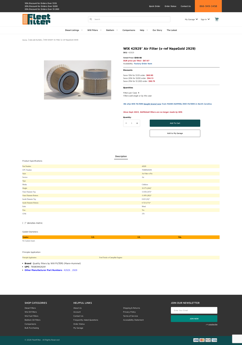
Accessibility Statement (133, 320)
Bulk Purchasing (32, 328)
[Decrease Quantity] (126, 123)
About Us (77, 308)
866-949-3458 (208, 6)
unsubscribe (212, 324)
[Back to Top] (233, 327)
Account (77, 312)
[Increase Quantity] (137, 123)
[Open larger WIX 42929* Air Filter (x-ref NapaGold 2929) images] (77, 80)
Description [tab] (121, 156)
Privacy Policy (129, 312)
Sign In (204, 19)
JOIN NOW (194, 318)
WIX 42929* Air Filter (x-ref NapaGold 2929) (61, 40)
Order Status (170, 6)
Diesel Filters (30, 308)
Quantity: (127, 117)
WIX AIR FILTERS (35, 40)
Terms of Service (130, 316)
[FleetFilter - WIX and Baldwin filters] (36, 19)
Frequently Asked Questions (85, 320)
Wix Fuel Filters (31, 316)
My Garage (190, 19)
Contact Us (186, 6)
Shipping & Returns (131, 308)
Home (24, 40)
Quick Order (154, 6)
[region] (28, 78)
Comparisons (30, 324)
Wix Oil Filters (31, 312)
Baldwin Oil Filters (32, 320)
